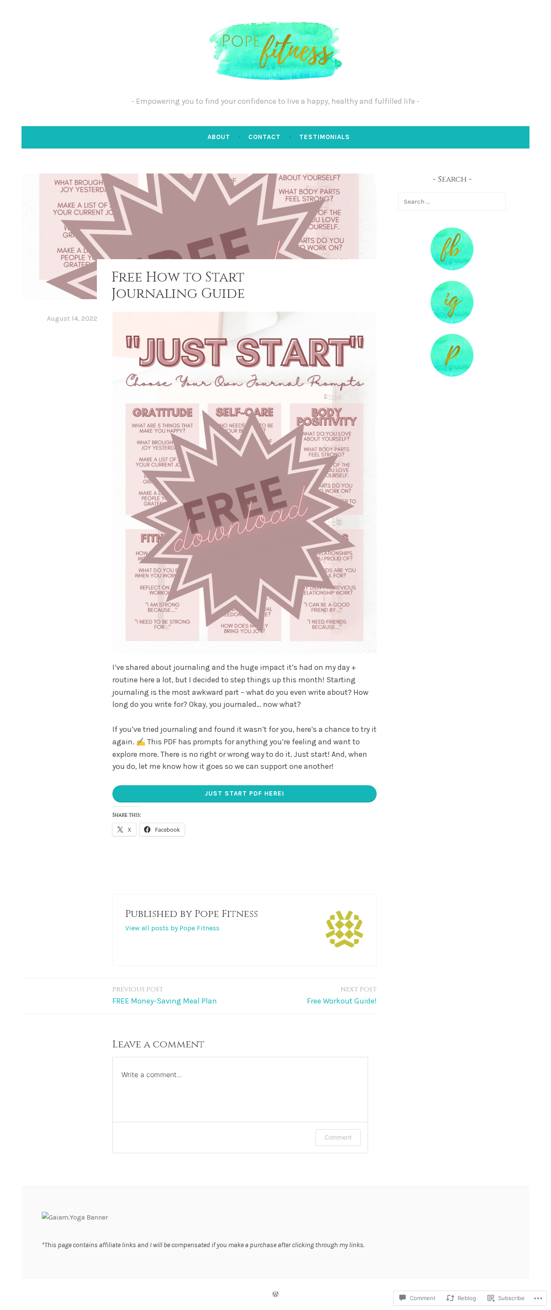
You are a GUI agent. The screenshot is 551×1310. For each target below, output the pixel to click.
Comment (338, 1137)
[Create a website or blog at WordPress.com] (275, 1294)
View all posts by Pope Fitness (172, 928)
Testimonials (324, 137)
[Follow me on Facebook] (452, 268)
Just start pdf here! (245, 793)
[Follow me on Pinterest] (452, 374)
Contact (264, 137)
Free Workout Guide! (342, 995)
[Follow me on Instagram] (452, 321)
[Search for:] (452, 201)
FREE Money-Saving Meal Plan (164, 995)
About (218, 137)
